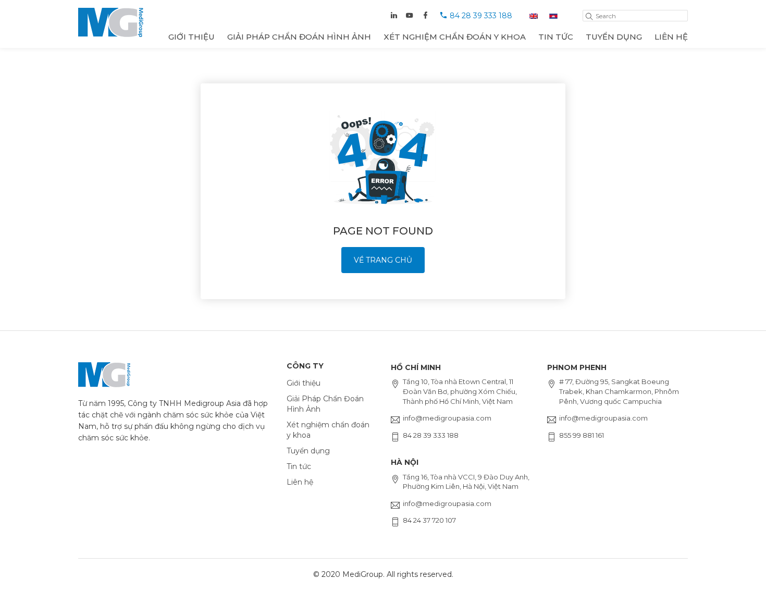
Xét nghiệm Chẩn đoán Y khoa (455, 37)
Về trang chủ (383, 260)
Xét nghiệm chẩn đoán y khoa (328, 430)
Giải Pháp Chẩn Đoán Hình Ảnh (299, 37)
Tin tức (555, 37)
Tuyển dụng (614, 37)
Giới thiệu (191, 37)
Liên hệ (671, 37)
